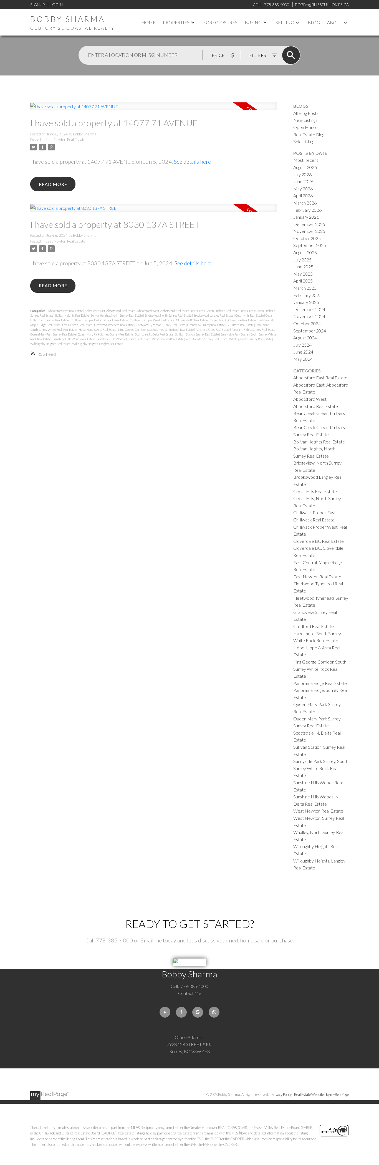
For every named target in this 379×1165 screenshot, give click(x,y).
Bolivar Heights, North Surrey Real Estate (117, 315)
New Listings (305, 120)
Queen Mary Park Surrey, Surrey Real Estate (105, 334)
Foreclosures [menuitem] (220, 22)
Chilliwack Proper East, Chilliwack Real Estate (99, 320)
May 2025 (303, 273)
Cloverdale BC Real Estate (192, 320)
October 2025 (307, 238)
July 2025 (302, 259)
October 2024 (307, 323)
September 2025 (309, 245)
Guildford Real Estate (240, 325)
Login (56, 4)
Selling (285, 22)
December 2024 (309, 309)
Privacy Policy (281, 1094)
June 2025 (303, 266)
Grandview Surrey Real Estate (206, 325)
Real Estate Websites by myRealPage (321, 1094)
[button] (165, 1012)
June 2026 (303, 181)
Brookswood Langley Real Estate (213, 315)
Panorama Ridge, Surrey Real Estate (253, 329)
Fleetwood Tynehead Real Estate (114, 325)
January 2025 (306, 302)
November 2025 (309, 231)
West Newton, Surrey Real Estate (207, 339)
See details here (192, 161)
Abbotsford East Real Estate (65, 310)
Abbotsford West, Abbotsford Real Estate (163, 310)
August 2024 (305, 337)
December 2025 (309, 224)
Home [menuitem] (149, 22)
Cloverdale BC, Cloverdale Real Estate (233, 320)
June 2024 (303, 351)
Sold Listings (304, 141)
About (334, 22)
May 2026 (303, 188)
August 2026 (305, 167)
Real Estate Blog (308, 134)
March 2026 (305, 202)
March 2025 (305, 288)
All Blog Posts (306, 113)
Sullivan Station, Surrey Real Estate (197, 334)
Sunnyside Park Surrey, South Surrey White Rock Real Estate (320, 768)
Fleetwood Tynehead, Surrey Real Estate (161, 325)
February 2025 (307, 295)
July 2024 (302, 344)
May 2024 (303, 359)
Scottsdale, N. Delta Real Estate (154, 334)
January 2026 (306, 217)
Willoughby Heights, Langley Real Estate (97, 344)
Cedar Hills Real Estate (249, 315)
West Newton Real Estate (168, 339)
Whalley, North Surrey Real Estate (250, 339)
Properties (176, 22)
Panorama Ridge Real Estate (213, 329)
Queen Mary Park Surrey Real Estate (53, 334)
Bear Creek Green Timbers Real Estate (215, 310)
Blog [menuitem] (314, 22)
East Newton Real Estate (65, 139)
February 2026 (307, 210)
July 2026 (302, 174)
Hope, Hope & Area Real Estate (98, 329)
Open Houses (306, 127)
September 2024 (309, 330)
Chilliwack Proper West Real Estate (152, 320)
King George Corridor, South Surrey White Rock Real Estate (156, 329)
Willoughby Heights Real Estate (50, 344)
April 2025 (303, 280)
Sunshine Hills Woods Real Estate (74, 339)
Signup (37, 4)
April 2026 (303, 195)
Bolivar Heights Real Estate (72, 315)
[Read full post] (153, 109)
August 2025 (305, 252)
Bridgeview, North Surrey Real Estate (168, 315)
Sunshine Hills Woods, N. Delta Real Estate (124, 339)
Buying (253, 22)
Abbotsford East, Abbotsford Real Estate (110, 310)
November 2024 (309, 316)
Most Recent (305, 160)
